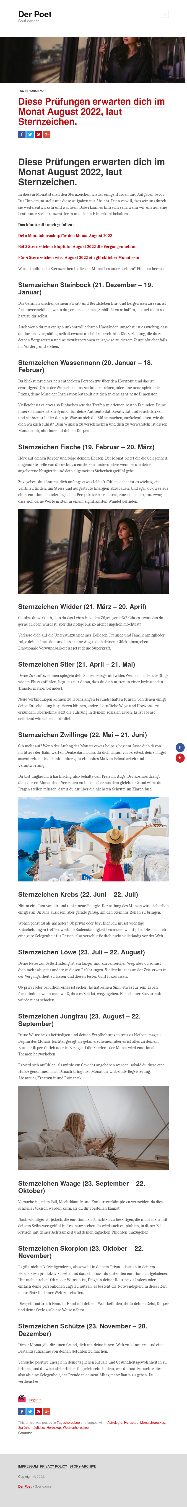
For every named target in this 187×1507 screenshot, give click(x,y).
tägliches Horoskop (47, 1427)
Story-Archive (83, 1466)
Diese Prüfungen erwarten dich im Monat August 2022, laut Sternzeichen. (91, 110)
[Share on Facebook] (180, 747)
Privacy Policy (53, 1466)
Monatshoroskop (152, 1422)
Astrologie (114, 1422)
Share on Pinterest (38, 134)
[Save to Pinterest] (180, 758)
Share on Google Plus (46, 134)
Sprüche (24, 1427)
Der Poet (34, 13)
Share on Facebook (22, 134)
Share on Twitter (30, 134)
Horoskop (131, 1422)
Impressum (28, 1466)
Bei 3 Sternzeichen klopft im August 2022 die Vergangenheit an (77, 246)
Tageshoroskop (32, 90)
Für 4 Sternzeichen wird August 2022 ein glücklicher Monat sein (78, 257)
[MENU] (165, 14)
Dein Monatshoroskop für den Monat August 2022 (65, 235)
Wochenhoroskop (76, 1427)
